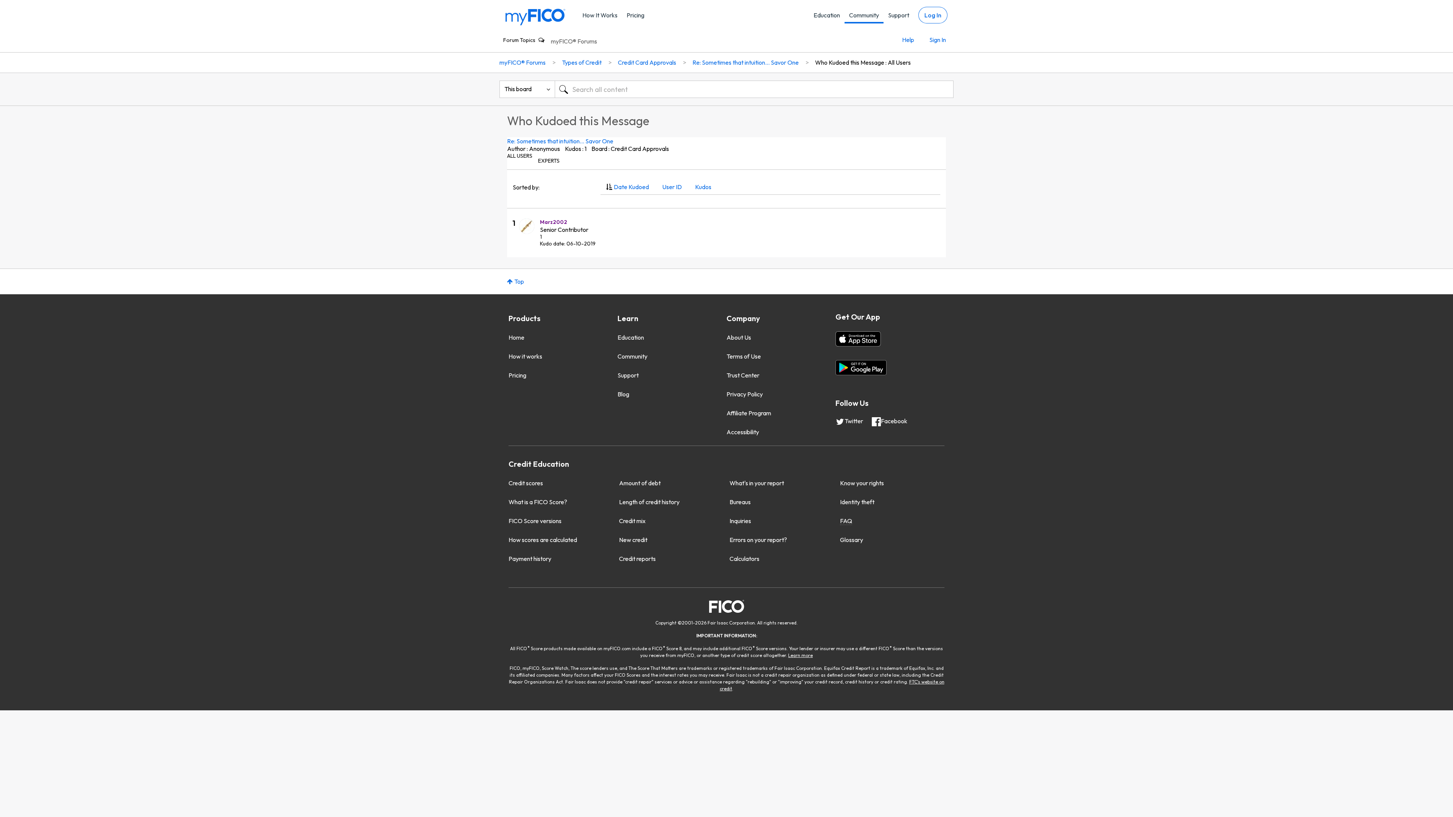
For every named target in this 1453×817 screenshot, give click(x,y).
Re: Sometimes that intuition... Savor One (560, 141)
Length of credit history (649, 502)
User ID (672, 187)
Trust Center (742, 375)
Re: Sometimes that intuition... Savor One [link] (745, 62)
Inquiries (740, 521)
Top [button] (519, 281)
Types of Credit (582, 62)
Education (827, 15)
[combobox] (754, 89)
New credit (633, 540)
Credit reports (637, 558)
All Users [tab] (519, 155)
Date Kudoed (631, 187)
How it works (525, 356)
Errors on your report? (758, 540)
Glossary (851, 540)
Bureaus (740, 502)
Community (864, 15)
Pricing (635, 15)
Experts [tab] (549, 160)
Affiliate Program (748, 413)
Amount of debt (640, 483)
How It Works (600, 15)
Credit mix (632, 521)
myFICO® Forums (574, 41)
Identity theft (857, 502)
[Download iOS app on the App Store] (858, 339)
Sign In (937, 39)
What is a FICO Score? (538, 502)
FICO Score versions (535, 521)
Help (908, 39)
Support (898, 15)
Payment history (530, 558)
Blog (623, 394)
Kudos (703, 187)
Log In (932, 15)
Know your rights (862, 483)
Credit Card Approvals (647, 62)
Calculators (744, 558)
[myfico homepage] (535, 16)
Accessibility (742, 432)
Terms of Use (743, 356)
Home (516, 337)
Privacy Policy (744, 394)
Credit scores (526, 483)
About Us (738, 337)
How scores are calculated (543, 540)
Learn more (800, 655)
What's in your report (757, 483)
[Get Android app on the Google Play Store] (861, 368)
